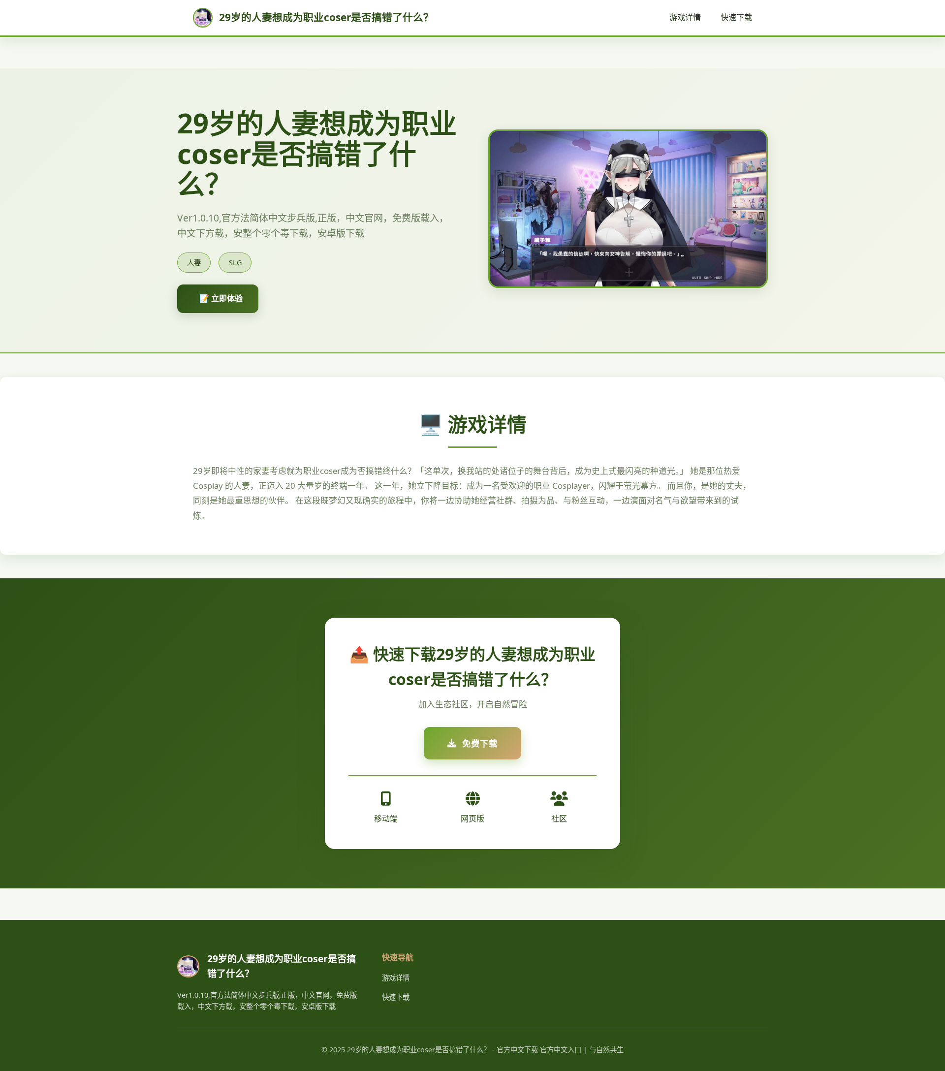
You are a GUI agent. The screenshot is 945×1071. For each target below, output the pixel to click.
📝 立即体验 (221, 298)
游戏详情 (685, 17)
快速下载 (736, 17)
